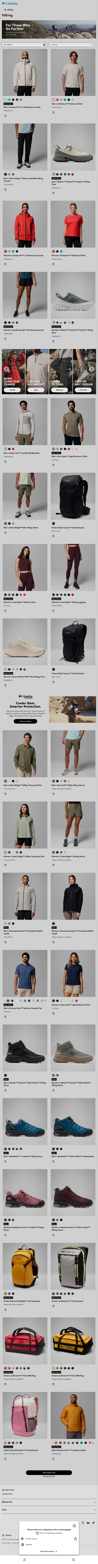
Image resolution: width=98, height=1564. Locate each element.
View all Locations (47, 1551)
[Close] (74, 1525)
